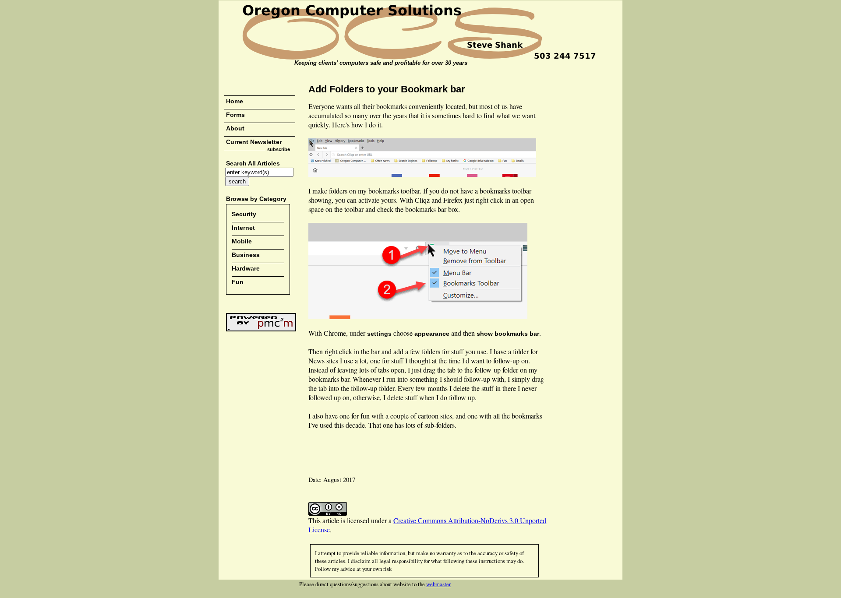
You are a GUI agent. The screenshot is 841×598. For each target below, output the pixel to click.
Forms (235, 114)
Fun (238, 281)
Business (246, 254)
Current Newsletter (254, 141)
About (235, 128)
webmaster (438, 584)
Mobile (242, 241)
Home (234, 101)
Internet (243, 227)
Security (244, 214)
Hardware (246, 268)
